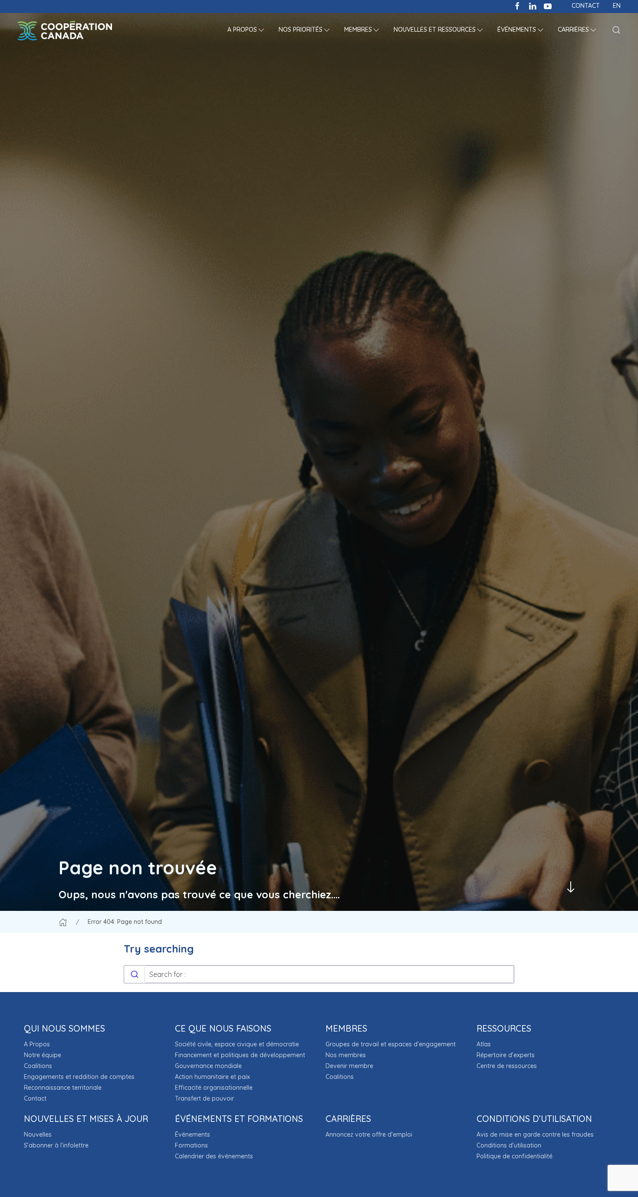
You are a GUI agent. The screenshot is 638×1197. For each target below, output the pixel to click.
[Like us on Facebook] (517, 5)
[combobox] (319, 974)
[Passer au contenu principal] (570, 887)
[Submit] (134, 974)
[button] (246, 30)
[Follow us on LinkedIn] (532, 5)
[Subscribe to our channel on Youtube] (547, 5)
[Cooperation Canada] (64, 30)
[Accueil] (63, 922)
